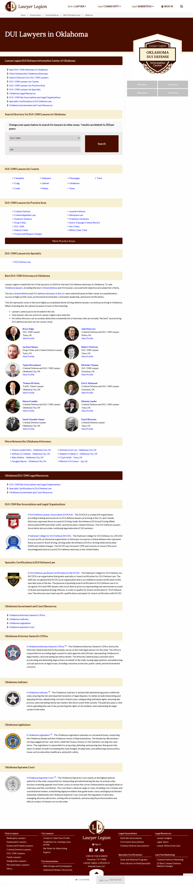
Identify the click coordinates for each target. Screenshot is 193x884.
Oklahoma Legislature (20, 623)
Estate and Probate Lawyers (20, 845)
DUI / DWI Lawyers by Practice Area (27, 85)
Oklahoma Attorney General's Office (27, 615)
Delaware (46, 178)
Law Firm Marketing (165, 854)
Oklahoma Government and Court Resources (31, 105)
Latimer (45, 183)
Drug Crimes (20, 222)
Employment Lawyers (17, 842)
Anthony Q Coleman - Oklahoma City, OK (31, 453)
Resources (142, 92)
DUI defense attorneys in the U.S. (49, 293)
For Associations (50, 861)
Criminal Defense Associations (134, 845)
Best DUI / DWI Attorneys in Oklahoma (28, 69)
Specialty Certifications (130, 854)
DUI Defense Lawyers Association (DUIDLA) (51, 514)
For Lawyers (48, 833)
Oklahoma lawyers (14, 287)
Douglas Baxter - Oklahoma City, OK (29, 461)
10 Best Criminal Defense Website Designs (169, 864)
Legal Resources (163, 833)
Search (102, 143)
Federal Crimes (21, 230)
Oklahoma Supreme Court (21, 627)
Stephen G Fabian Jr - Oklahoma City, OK (78, 453)
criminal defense (49, 287)
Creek (17, 188)
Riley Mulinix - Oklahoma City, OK (28, 457)
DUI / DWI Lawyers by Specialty (25, 89)
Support (47, 852)
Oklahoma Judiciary (19, 619)
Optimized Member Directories (57, 870)
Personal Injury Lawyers (18, 864)
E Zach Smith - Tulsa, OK (70, 457)
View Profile (28, 338)
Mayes (45, 188)
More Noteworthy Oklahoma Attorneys (28, 73)
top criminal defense (19, 293)
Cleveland (19, 178)
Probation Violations (79, 219)
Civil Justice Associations (132, 842)
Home (23, 15)
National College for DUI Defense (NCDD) (50, 535)
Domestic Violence (23, 219)
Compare (84, 879)
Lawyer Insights (164, 838)
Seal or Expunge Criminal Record (84, 222)
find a (76, 6)
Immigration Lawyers (16, 861)
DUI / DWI (15, 138)
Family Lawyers (14, 857)
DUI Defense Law (22, 262)
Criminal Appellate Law (25, 215)
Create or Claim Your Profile (56, 838)
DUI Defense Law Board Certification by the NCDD (55, 572)
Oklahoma (74, 183)
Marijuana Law (76, 215)
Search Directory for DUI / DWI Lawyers (28, 77)
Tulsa (99, 178)
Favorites (114, 879)
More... (10, 868)
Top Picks (173, 84)
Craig (16, 183)
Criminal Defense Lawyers (19, 849)
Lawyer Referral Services (168, 845)
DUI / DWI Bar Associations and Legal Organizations (34, 97)
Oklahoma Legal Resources (22, 93)
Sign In (97, 844)
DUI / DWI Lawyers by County (24, 81)
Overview (173, 92)
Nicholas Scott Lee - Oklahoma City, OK (77, 450)
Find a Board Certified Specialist (135, 863)
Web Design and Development (57, 866)
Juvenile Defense (77, 211)
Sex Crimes (74, 226)
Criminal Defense (52, 15)
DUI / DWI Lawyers (16, 853)
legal (108, 6)
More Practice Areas (63, 241)
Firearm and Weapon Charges (28, 234)
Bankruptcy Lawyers (16, 838)
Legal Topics (163, 842)
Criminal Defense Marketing (170, 859)
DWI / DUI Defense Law (71, 15)
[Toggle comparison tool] (96, 872)
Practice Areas (35, 15)
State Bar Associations (131, 838)
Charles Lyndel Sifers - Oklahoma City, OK (31, 450)
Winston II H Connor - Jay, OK (73, 461)
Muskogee (74, 178)
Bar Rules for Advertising (55, 848)
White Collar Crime (78, 230)
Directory (142, 84)
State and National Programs (134, 859)
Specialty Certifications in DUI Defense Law (30, 101)
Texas (72, 188)
